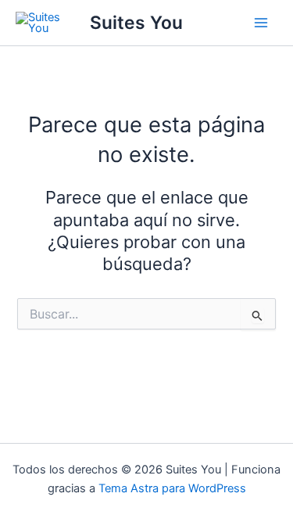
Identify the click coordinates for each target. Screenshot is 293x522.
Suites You (136, 23)
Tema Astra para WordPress (172, 488)
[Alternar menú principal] (261, 22)
